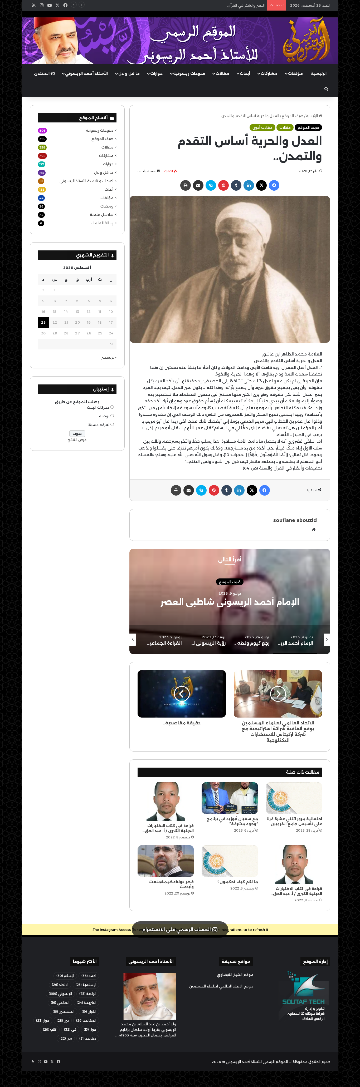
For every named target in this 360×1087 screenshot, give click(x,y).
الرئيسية (318, 73)
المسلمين (63, 1012)
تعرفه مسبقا (98, 425)
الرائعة (87, 994)
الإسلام (65, 976)
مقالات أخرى (262, 127)
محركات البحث (98, 407)
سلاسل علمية (101, 215)
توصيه (104, 416)
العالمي (60, 1003)
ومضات (106, 206)
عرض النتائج (77, 440)
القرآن (89, 1012)
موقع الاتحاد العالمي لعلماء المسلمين (221, 986)
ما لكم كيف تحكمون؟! (237, 882)
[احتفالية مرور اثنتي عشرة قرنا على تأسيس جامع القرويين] (294, 798)
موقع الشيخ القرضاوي (235, 974)
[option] (229, 601)
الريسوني (60, 994)
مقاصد (87, 1038)
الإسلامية (86, 985)
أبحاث (245, 73)
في (70, 1029)
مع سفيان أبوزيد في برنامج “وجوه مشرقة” (232, 821)
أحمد (88, 976)
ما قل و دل (129, 73)
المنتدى (42, 73)
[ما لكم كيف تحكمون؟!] (230, 861)
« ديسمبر (108, 357)
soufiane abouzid (295, 520)
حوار (42, 1020)
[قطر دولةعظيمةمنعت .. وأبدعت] (166, 861)
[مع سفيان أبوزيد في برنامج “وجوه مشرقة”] (230, 798)
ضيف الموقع (292, 116)
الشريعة (86, 1003)
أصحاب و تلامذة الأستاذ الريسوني (86, 181)
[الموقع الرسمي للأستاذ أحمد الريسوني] (306, 39)
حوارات (156, 73)
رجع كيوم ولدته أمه (229, 602)
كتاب (50, 1029)
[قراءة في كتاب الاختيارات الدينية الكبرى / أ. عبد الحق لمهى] (166, 801)
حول (90, 1029)
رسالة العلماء (102, 223)
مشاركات (269, 73)
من (66, 1038)
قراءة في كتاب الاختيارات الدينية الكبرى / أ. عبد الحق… (168, 828)
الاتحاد (60, 985)
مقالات (222, 73)
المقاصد (86, 1020)
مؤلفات (295, 73)
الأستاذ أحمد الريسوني (86, 73)
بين (63, 1020)
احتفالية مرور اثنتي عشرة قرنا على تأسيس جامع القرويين (294, 821)
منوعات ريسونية (189, 73)
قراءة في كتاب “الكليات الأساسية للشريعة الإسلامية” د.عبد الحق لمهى (209, 5)
